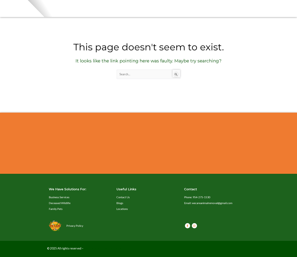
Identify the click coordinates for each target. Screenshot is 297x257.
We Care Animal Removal (103, 248)
